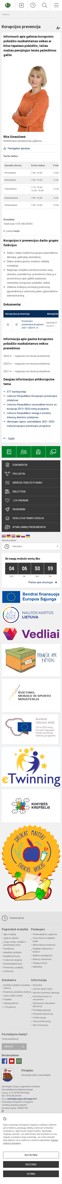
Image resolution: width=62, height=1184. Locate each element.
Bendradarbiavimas (12, 964)
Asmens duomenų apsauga (46, 992)
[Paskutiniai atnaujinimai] (33, 5)
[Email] (19, 1061)
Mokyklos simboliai (12, 952)
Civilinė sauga (39, 1017)
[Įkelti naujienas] (21, 5)
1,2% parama (20, 500)
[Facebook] (4, 1061)
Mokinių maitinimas (42, 959)
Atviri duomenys (40, 1025)
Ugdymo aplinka (11, 938)
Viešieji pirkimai (10, 1003)
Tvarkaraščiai (16, 918)
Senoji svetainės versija (28, 518)
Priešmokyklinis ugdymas (45, 934)
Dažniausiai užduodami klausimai (44, 1005)
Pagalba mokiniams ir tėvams (43, 950)
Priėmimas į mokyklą (13, 967)
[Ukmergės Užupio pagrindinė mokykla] (7, 4)
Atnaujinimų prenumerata (29, 527)
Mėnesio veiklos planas (27, 482)
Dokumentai (20, 465)
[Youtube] (11, 1061)
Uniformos (8, 971)
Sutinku (31, 1174)
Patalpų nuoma (40, 963)
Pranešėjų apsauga (42, 1010)
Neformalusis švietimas (44, 945)
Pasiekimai (19, 509)
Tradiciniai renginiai (12, 960)
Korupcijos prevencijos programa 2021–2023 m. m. (33, 324)
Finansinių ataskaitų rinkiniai (17, 992)
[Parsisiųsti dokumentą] (8, 324)
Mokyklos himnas (11, 956)
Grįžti (11, 438)
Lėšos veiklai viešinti (13, 996)
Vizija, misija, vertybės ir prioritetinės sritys (14, 943)
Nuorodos (37, 985)
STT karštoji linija (16, 391)
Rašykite (8, 1046)
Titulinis (5, 14)
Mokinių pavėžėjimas (42, 955)
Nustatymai (31, 1155)
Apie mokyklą (9, 934)
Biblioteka (19, 491)
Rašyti (17, 231)
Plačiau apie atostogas (40, 582)
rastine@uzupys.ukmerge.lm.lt (22, 1098)
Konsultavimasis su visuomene (42, 998)
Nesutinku (31, 1164)
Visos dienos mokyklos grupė (44, 939)
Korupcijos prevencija (43, 1014)
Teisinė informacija (42, 1021)
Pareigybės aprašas (19, 148)
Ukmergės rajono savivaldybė (36, 1075)
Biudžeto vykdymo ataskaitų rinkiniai (16, 986)
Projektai (19, 473)
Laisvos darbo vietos (42, 989)
